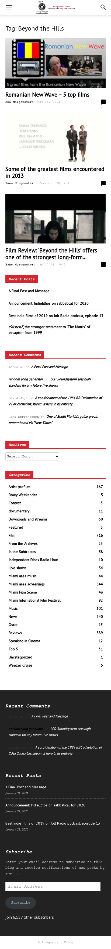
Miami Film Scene (23, 592)
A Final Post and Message (29, 290)
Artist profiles (19, 486)
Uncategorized (20, 657)
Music (13, 608)
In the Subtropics (22, 551)
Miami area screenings (27, 584)
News (13, 616)
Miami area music (22, 576)
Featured (16, 527)
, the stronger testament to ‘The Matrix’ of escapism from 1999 (49, 329)
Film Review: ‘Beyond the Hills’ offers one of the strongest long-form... (51, 254)
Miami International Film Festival (35, 600)
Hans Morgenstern (20, 183)
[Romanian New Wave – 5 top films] (55, 63)
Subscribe (20, 902)
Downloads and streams (28, 519)
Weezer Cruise (20, 665)
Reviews (15, 632)
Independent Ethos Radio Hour (33, 559)
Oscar (13, 624)
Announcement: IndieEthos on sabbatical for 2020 (49, 303)
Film (12, 535)
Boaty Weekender (23, 494)
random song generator (26, 379)
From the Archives (23, 543)
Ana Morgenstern (19, 102)
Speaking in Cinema (24, 640)
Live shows (17, 567)
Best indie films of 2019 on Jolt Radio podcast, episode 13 (56, 315)
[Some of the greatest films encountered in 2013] (55, 137)
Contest (15, 502)
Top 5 (13, 649)
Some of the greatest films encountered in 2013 (54, 172)
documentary (19, 511)
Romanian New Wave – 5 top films (47, 94)
